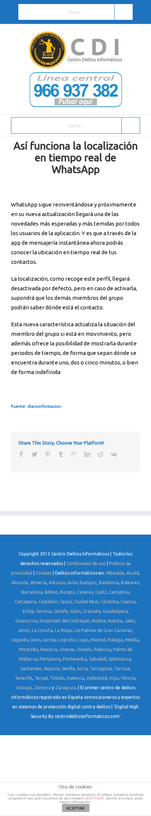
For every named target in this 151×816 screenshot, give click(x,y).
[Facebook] (21, 454)
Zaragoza (65, 687)
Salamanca (119, 659)
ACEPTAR (75, 808)
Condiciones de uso (86, 563)
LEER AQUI (94, 798)
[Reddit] (100, 454)
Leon (35, 639)
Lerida (49, 639)
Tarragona (101, 668)
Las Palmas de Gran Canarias (103, 630)
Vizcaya (24, 687)
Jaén (130, 620)
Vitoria (128, 678)
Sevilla (68, 668)
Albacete (115, 573)
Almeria (38, 582)
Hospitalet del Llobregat (64, 620)
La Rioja (63, 630)
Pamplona (50, 659)
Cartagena (25, 601)
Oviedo (84, 649)
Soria (82, 668)
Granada (91, 611)
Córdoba (109, 601)
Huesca (115, 620)
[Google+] (74, 454)
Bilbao (51, 592)
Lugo (83, 639)
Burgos (67, 592)
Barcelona (32, 592)
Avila (72, 582)
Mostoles (28, 649)
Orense (66, 649)
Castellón (48, 601)
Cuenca (128, 601)
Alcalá (132, 573)
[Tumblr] (61, 454)
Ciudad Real (86, 601)
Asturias (57, 582)
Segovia (52, 668)
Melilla (132, 639)
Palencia (102, 649)
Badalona (109, 582)
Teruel (41, 678)
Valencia (75, 678)
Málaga (115, 639)
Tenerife (23, 678)
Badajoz (88, 582)
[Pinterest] (48, 454)
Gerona (43, 611)
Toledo (57, 678)
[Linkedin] (87, 454)
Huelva (99, 620)
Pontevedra (75, 659)
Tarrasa (122, 668)
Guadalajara (115, 611)
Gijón (75, 611)
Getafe (61, 611)
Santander (31, 668)
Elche (28, 611)
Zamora (42, 687)
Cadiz (101, 592)
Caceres (85, 592)
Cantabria (119, 592)
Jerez (24, 630)
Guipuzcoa (26, 620)
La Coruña (42, 630)
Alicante (19, 582)
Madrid (98, 639)
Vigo (114, 678)
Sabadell (97, 659)
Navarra (48, 649)
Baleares (130, 582)
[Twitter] (34, 454)
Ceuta (66, 601)
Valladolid (96, 678)
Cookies (44, 573)
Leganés (19, 639)
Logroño (67, 639)
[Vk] (114, 454)
